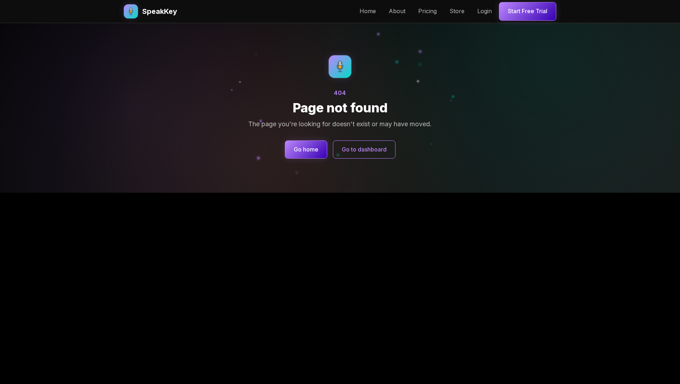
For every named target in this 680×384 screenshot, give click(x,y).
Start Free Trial (527, 11)
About (397, 11)
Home (368, 11)
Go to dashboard (364, 149)
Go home (306, 149)
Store (457, 11)
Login (484, 11)
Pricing (427, 11)
